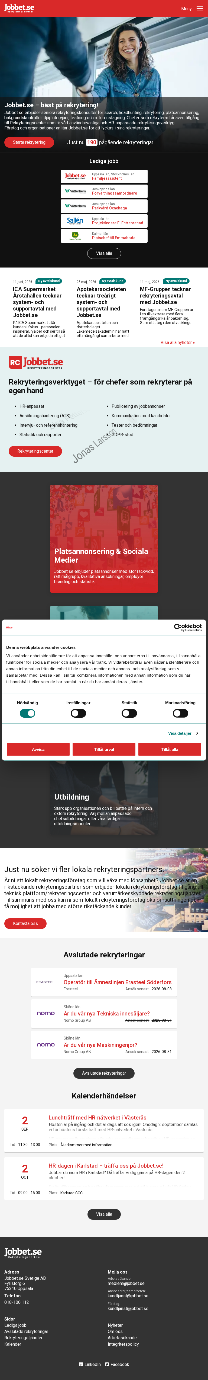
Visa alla (104, 253)
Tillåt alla (169, 749)
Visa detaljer (179, 733)
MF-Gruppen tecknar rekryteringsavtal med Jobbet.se (165, 295)
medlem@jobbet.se (126, 1283)
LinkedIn (92, 1364)
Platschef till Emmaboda (113, 238)
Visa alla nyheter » (178, 342)
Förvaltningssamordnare (114, 193)
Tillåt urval (104, 749)
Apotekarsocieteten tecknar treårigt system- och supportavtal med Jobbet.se (101, 302)
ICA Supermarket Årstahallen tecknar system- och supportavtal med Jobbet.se (37, 302)
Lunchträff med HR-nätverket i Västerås (98, 1117)
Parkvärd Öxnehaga (109, 208)
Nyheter (115, 1325)
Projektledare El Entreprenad (117, 223)
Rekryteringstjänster (23, 1337)
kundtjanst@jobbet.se (128, 1295)
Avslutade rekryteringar (104, 1073)
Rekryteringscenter (35, 451)
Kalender (12, 1344)
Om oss (115, 1331)
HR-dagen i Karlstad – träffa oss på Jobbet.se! (106, 1165)
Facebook (119, 1364)
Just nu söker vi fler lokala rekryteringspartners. (84, 869)
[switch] (78, 713)
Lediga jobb (15, 1325)
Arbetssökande (122, 1337)
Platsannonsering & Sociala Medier (101, 555)
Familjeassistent (107, 178)
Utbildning (71, 797)
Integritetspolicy (123, 1344)
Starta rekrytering (29, 142)
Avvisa (38, 749)
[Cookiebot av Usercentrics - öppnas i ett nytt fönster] (178, 627)
